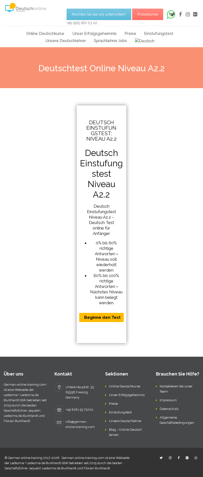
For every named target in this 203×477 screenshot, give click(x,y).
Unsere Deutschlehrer (65, 40)
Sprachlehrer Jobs (110, 40)
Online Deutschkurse (45, 33)
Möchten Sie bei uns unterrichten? (99, 14)
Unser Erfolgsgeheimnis (94, 33)
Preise (130, 33)
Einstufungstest (158, 33)
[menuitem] (144, 41)
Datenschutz (169, 409)
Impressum (168, 400)
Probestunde (147, 14)
